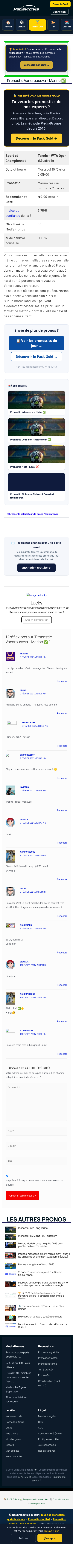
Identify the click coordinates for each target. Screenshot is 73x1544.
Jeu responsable (47, 1445)
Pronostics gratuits (48, 1352)
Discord (10, 1445)
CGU (40, 1427)
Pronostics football (48, 1358)
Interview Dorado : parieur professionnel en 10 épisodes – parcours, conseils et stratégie (43, 1284)
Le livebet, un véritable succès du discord (40, 1316)
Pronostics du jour (61, 1499)
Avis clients (12, 1433)
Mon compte (12, 1450)
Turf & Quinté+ (45, 1369)
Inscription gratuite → (36, 567)
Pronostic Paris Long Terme (33, 1228)
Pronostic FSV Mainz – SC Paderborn (37, 1235)
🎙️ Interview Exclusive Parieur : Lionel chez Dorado (41, 1307)
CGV (40, 1422)
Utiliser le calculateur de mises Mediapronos (34, 513)
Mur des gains (13, 1439)
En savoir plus (51, 1531)
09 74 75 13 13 (24, 1476)
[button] (36, 513)
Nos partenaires (47, 1450)
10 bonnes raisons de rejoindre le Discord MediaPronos (40, 1273)
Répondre (62, 681)
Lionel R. (24, 819)
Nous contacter (14, 1456)
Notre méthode (14, 1416)
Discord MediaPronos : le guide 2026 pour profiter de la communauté (40, 1245)
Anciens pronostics (36, 619)
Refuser (23, 1538)
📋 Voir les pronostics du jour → (36, 343)
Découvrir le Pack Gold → (36, 138)
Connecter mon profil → (36, 64)
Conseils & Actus (15, 1422)
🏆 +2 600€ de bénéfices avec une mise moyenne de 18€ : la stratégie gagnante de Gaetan (41, 1295)
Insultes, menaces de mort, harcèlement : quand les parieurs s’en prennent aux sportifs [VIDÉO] (44, 1255)
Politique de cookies (49, 1439)
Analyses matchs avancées (35, 1499)
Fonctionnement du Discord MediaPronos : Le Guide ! (42, 1326)
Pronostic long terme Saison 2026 (36, 1264)
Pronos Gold (44, 1375)
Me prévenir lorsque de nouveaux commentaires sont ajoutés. (34, 1182)
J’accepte (49, 1538)
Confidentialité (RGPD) (50, 1433)
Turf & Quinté (13, 1499)
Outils (9, 1427)
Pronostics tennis (47, 1363)
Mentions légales (47, 1416)
